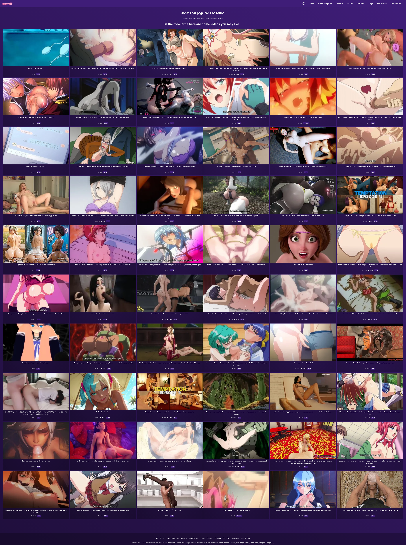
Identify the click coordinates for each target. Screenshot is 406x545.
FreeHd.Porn (245, 538)
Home (312, 4)
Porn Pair (226, 538)
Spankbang (235, 538)
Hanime (350, 4)
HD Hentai (361, 4)
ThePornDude (382, 4)
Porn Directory (194, 538)
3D (157, 538)
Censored (339, 4)
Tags (371, 4)
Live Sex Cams (397, 4)
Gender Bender (207, 538)
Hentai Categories (325, 4)
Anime (162, 538)
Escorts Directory (173, 538)
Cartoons (184, 538)
